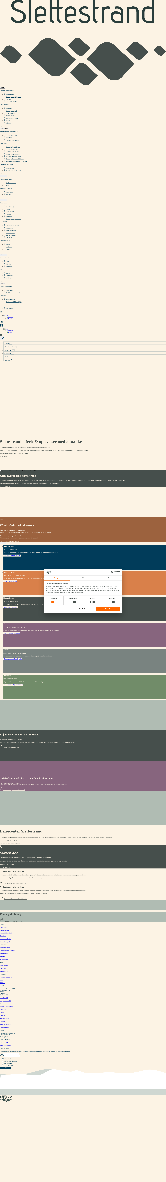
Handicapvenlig (4, 128)
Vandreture (9, 247)
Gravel (8, 244)
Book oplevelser (10, 299)
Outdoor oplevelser (8, 1060)
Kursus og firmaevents (9, 1065)
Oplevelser (3, 200)
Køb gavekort (9, 308)
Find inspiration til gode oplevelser (13, 684)
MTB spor (9, 237)
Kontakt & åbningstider (6, 1006)
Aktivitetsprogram (11, 207)
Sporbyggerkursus (11, 235)
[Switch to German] (10, 317)
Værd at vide (3, 1009)
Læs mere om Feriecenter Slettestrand (10, 843)
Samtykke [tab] (57, 578)
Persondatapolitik (4, 1027)
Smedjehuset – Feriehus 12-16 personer (16, 161)
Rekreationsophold (11, 115)
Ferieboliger (3, 927)
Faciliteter (8, 214)
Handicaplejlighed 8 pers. (13, 154)
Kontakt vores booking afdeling (14, 292)
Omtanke (2, 1021)
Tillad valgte (83, 609)
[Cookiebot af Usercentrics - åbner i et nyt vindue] (112, 572)
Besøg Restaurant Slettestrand (12, 633)
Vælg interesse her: (6, 1058)
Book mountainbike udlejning (14, 302)
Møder (8, 185)
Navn (1, 1054)
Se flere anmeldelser (5, 867)
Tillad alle (108, 609)
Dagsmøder (3, 968)
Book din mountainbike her (11, 747)
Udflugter (8, 249)
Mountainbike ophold (12, 118)
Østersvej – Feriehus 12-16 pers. (15, 159)
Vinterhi (8, 120)
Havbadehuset (10, 168)
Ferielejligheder (10, 94)
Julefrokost (9, 194)
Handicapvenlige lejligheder (13, 97)
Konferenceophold (11, 183)
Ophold (2, 87)
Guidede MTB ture (11, 230)
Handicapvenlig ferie (11, 111)
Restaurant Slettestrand (6, 977)
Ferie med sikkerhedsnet (12, 140)
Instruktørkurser (10, 233)
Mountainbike (4, 959)
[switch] (73, 602)
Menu (7, 261)
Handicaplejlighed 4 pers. (13, 149)
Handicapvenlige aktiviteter (13, 170)
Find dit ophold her (5, 486)
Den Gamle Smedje (11, 101)
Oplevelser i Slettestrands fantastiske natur (15, 883)
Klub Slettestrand (4, 1018)
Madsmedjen (9, 216)
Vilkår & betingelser (5, 1024)
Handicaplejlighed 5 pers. (13, 151)
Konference (3, 176)
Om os (2, 1012)
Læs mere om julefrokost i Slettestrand (14, 790)
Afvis (58, 609)
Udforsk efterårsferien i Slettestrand (9, 541)
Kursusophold (4, 965)
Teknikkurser (9, 228)
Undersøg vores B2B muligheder (13, 659)
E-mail (2, 1056)
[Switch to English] (9, 318)
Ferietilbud (9, 108)
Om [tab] (109, 578)
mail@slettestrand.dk (5, 1001)
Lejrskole (8, 123)
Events (8, 209)
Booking (3, 283)
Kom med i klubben (5, 1068)
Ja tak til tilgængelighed (10, 581)
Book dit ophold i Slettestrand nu (13, 921)
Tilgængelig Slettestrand (10, 1061)
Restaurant (3, 254)
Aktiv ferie (9, 137)
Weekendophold (10, 113)
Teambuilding (9, 192)
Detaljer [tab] (83, 578)
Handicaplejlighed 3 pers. (13, 147)
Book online (9, 290)
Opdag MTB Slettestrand (10, 607)
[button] (83, 126)
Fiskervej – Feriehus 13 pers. (14, 156)
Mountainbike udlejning (12, 225)
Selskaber (8, 264)
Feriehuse (8, 99)
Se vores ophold (4, 456)
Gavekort (2, 1015)
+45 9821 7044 (4, 998)
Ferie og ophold (7, 1063)
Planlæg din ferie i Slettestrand (12, 555)
